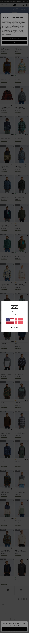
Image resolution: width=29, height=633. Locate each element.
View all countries (14, 327)
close (26, 302)
